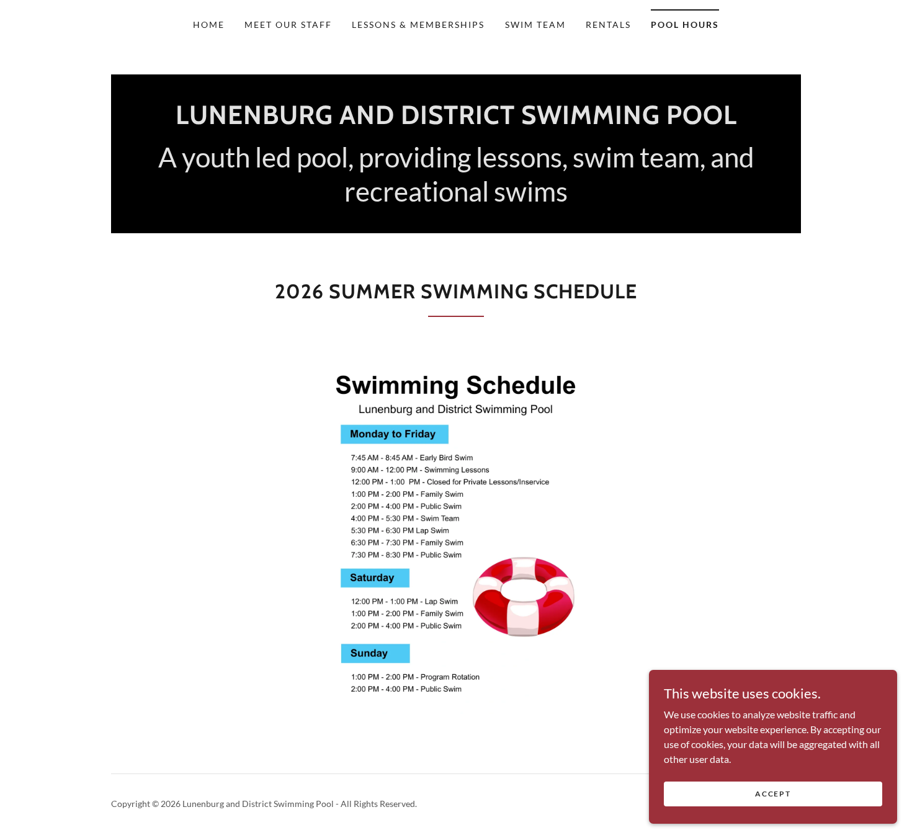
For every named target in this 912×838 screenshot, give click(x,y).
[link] (456, 120)
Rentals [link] (608, 24)
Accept (772, 793)
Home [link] (209, 24)
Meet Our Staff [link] (288, 24)
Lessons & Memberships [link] (418, 24)
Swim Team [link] (535, 24)
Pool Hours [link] (685, 24)
